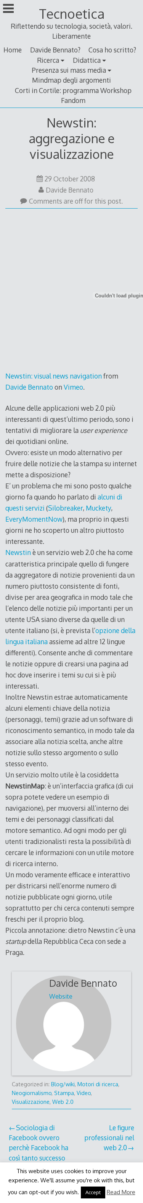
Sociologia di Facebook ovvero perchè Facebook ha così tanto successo (38, 1142)
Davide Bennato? (55, 50)
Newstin (18, 552)
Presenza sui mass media (69, 70)
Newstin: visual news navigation (53, 376)
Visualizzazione (31, 1102)
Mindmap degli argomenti (71, 80)
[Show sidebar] (8, 9)
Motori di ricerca (97, 1084)
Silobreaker (65, 508)
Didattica (87, 60)
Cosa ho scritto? (112, 50)
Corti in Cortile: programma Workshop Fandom (73, 95)
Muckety (98, 508)
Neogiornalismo (31, 1093)
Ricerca (48, 60)
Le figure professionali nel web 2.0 (109, 1137)
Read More (121, 1192)
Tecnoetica (71, 13)
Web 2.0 (63, 1102)
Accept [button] (93, 1192)
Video (84, 1093)
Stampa (64, 1093)
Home (12, 50)
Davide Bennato (69, 190)
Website (60, 996)
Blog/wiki (63, 1084)
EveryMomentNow (34, 519)
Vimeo (73, 387)
